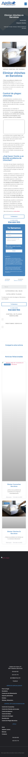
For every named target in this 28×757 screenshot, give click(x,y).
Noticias (15, 26)
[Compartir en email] (21, 430)
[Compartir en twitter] (16, 430)
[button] (25, 3)
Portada (10, 26)
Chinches (24, 23)
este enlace (17, 294)
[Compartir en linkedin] (11, 430)
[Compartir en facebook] (7, 430)
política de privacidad (16, 353)
